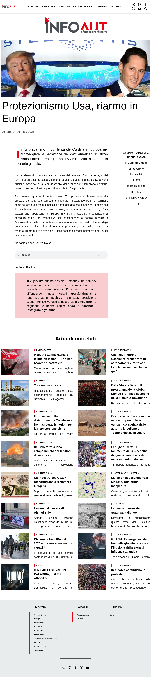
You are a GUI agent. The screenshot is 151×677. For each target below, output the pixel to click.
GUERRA (102, 6)
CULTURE (48, 6)
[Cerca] (145, 8)
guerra (136, 179)
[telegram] (134, 4)
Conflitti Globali (137, 162)
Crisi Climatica (40, 647)
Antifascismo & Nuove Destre (46, 639)
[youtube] (139, 9)
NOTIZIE (33, 6)
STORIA (116, 6)
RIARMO (136, 191)
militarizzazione (136, 185)
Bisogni (37, 619)
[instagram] (140, 4)
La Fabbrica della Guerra (126, 473)
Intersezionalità (40, 643)
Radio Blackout (27, 267)
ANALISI (64, 6)
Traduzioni (38, 651)
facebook (88, 306)
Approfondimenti (83, 615)
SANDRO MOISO (136, 197)
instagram (34, 310)
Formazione (39, 635)
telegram (86, 301)
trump (136, 203)
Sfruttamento (39, 623)
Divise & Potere (43, 350)
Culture (40, 565)
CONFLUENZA (82, 6)
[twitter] (134, 9)
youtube (49, 310)
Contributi (119, 504)
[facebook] (146, 4)
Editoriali (80, 619)
